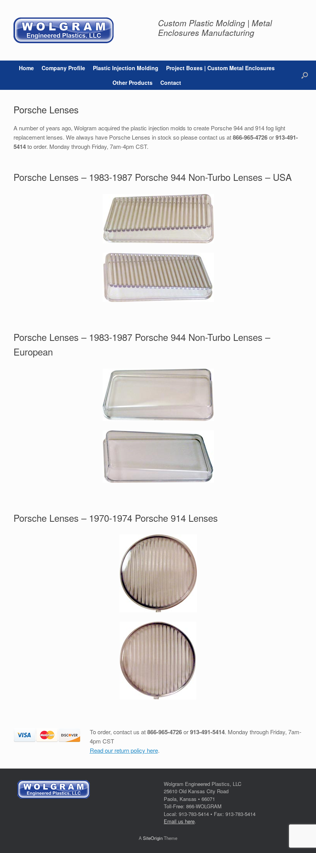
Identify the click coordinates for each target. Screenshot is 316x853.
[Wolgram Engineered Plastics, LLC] (63, 30)
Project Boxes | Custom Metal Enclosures (220, 68)
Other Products (133, 82)
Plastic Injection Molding (125, 68)
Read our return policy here (124, 750)
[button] (304, 75)
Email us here (179, 821)
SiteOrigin (153, 838)
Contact (170, 82)
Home (26, 68)
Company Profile (63, 68)
